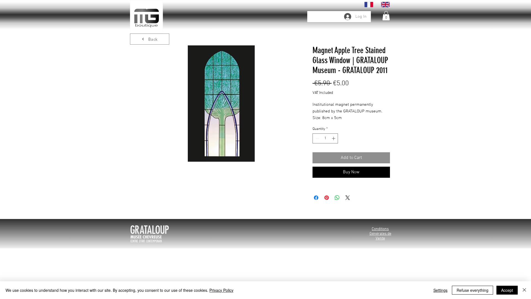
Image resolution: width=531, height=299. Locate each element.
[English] (385, 4)
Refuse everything (472, 290)
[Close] (524, 290)
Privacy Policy (221, 290)
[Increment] (334, 138)
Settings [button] (440, 290)
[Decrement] (316, 138)
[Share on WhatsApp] (337, 197)
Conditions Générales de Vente (380, 234)
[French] (369, 4)
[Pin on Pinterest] (326, 197)
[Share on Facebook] (316, 197)
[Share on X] (347, 197)
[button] (386, 15)
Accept (507, 290)
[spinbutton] (325, 138)
